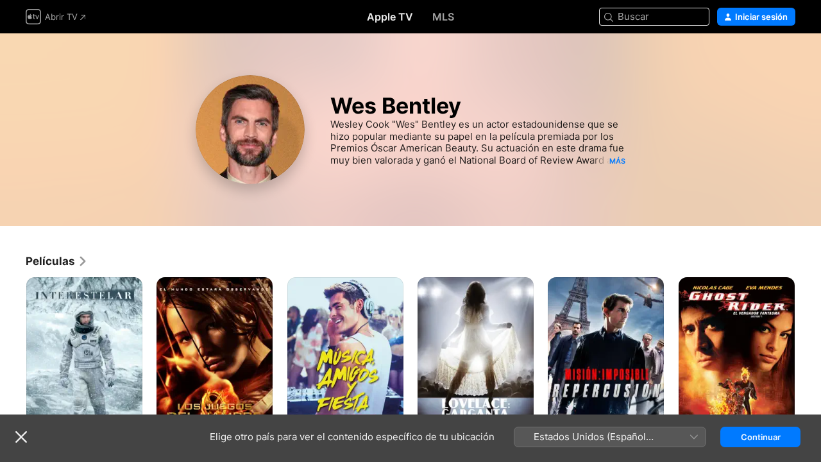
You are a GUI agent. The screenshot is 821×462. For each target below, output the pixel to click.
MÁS (617, 161)
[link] (57, 261)
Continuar (761, 437)
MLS (443, 16)
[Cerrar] (21, 437)
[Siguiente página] (808, 364)
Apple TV (390, 16)
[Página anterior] (13, 364)
